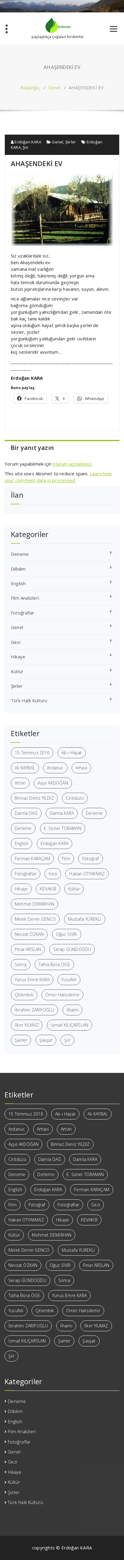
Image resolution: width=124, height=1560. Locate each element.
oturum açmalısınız (71, 464)
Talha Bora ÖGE (54, 964)
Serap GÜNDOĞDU (72, 949)
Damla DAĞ (26, 813)
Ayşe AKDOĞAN (53, 783)
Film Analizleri (25, 598)
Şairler (21, 1040)
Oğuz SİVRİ (66, 934)
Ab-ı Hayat (71, 752)
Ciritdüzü (75, 798)
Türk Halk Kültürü (29, 700)
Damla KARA (62, 813)
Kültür (17, 671)
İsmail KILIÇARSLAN (69, 1025)
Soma (20, 964)
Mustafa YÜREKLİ (84, 919)
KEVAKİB (48, 889)
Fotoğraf (90, 858)
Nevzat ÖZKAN (29, 934)
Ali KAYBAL (25, 768)
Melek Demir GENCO (35, 919)
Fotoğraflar (22, 613)
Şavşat (45, 1040)
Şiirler (70, 142)
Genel (54, 87)
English (18, 583)
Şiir (25, 147)
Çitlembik (24, 995)
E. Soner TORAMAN (62, 828)
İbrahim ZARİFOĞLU (34, 1010)
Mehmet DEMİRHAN (34, 904)
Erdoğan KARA (27, 142)
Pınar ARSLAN (28, 949)
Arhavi (81, 768)
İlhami (73, 1010)
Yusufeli (68, 979)
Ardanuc (55, 768)
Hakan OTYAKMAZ (87, 874)
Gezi (15, 642)
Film (66, 858)
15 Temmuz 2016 (32, 752)
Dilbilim (18, 569)
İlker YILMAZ (27, 1025)
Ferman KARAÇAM (32, 858)
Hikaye (18, 657)
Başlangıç (30, 87)
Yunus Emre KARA (32, 979)
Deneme (20, 554)
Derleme (23, 828)
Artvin (20, 783)
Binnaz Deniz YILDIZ (34, 798)
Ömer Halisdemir (62, 995)
